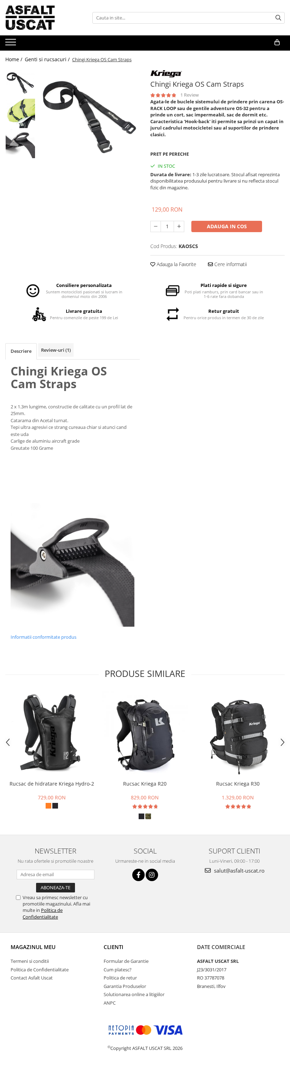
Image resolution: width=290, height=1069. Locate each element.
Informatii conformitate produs (43, 637)
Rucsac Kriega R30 (238, 783)
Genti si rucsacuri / (48, 59)
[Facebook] (138, 875)
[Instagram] (152, 875)
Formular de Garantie (126, 961)
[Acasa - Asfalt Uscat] (40, 17)
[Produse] (11, 44)
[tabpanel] (89, 118)
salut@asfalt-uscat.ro (239, 870)
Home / (14, 59)
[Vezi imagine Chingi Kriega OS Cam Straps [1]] (20, 113)
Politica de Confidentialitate (43, 913)
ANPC (110, 1003)
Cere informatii (230, 264)
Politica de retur (120, 978)
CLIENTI (113, 946)
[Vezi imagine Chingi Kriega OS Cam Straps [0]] (20, 83)
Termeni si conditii (30, 961)
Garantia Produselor (125, 986)
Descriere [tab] (21, 351)
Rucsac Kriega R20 (145, 783)
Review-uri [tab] (56, 350)
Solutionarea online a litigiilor (134, 994)
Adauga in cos (227, 226)
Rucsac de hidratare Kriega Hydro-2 (52, 783)
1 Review (189, 95)
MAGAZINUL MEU (33, 946)
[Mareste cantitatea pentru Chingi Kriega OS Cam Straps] (179, 226)
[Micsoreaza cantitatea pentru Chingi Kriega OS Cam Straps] (155, 226)
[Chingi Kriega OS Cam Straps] (89, 118)
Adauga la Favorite (175, 264)
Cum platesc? (118, 969)
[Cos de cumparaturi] (277, 42)
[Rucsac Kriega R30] (238, 734)
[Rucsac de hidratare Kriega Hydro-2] (52, 734)
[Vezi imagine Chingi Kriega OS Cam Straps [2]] (20, 143)
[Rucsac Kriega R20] (145, 734)
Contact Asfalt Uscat (32, 978)
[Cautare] (278, 18)
